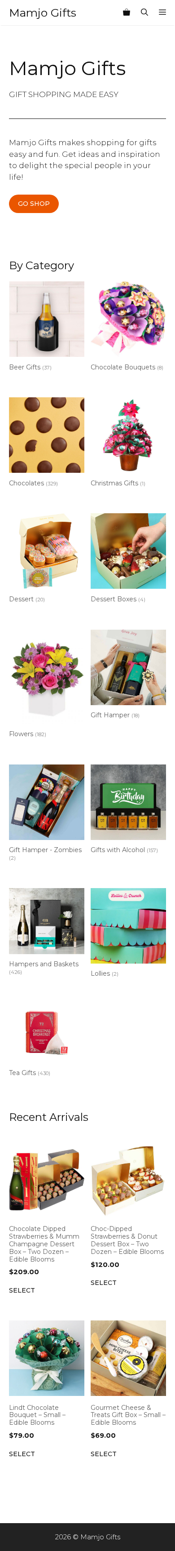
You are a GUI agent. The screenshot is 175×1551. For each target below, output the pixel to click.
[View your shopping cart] (127, 12)
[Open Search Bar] (144, 12)
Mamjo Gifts (42, 12)
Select (22, 1290)
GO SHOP (34, 204)
